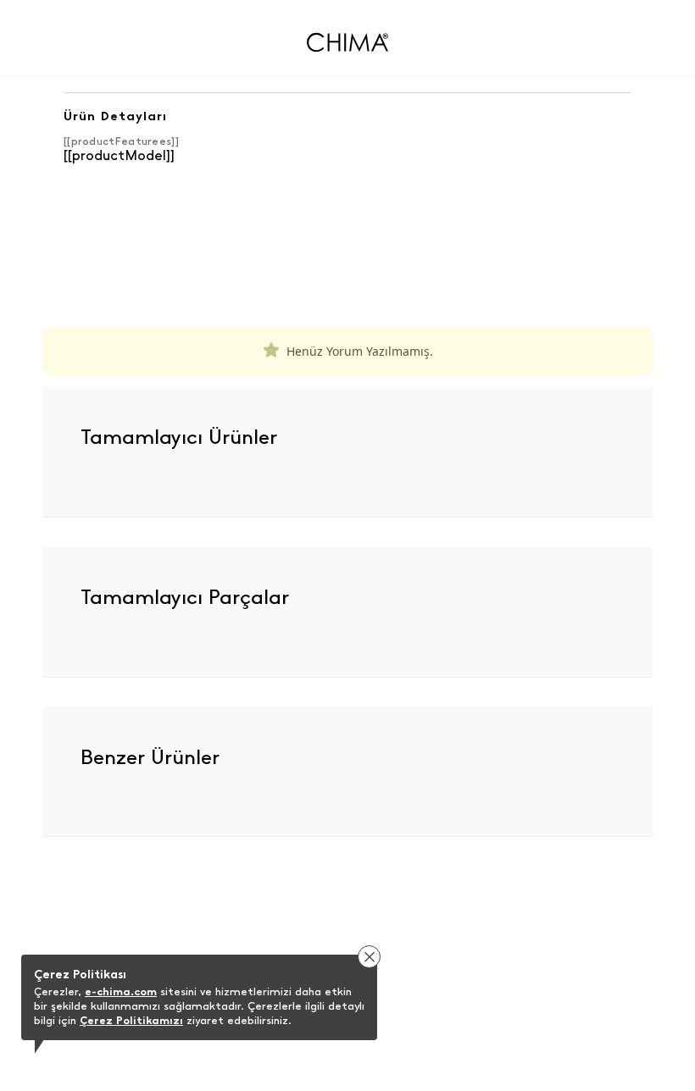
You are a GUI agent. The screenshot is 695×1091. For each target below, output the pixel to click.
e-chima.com (121, 991)
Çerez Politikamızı (131, 1020)
